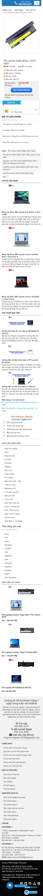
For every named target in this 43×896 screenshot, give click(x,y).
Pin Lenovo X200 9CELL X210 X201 (21, 151)
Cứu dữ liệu (8, 781)
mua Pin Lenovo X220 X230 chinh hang (18, 173)
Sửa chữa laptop (10, 778)
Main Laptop (9, 474)
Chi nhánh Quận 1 (10, 801)
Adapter (8, 466)
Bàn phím (8, 470)
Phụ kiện (8, 463)
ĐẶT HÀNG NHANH (21, 90)
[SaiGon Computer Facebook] (21, 884)
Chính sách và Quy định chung (15, 748)
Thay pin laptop (9, 789)
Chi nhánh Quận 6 (10, 804)
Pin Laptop (9, 477)
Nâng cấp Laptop (10, 819)
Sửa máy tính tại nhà (11, 774)
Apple (7, 574)
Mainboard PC (10, 488)
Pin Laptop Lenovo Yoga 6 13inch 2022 (19, 652)
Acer (6, 559)
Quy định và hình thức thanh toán (16, 751)
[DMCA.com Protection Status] (30, 887)
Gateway (8, 555)
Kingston (8, 570)
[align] (34, 884)
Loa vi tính (9, 499)
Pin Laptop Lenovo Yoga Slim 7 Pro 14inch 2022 (21, 615)
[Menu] (36, 3)
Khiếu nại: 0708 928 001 (13, 766)
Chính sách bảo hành (12, 758)
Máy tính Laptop (11, 448)
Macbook (8, 545)
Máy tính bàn (10, 456)
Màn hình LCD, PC (12, 503)
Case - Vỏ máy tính (12, 506)
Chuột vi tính (10, 517)
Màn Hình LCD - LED (13, 481)
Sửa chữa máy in (10, 812)
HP (6, 537)
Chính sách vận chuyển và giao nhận (18, 755)
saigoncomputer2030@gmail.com (21, 737)
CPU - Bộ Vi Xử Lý (12, 510)
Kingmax (8, 566)
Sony (7, 534)
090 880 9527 (21, 726)
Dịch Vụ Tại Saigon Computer (15, 797)
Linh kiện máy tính (12, 492)
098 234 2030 (21, 731)
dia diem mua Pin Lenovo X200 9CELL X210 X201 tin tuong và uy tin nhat (20, 162)
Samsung (8, 563)
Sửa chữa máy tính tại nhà (14, 808)
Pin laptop (6, 124)
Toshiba (8, 548)
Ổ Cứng (8, 459)
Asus (7, 541)
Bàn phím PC (10, 495)
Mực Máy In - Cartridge (14, 521)
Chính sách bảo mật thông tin (15, 762)
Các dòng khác (10, 577)
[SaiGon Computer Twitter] (25, 884)
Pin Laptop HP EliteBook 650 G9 (16, 687)
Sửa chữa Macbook (11, 815)
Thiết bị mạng (10, 485)
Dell (6, 552)
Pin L (5, 177)
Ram (7, 452)
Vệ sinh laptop (9, 785)
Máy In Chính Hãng (12, 514)
